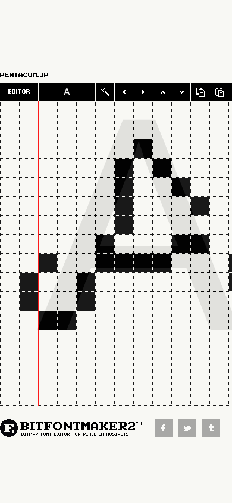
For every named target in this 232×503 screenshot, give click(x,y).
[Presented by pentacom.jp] (38, 75)
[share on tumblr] (214, 434)
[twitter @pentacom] (190, 434)
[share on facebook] (166, 434)
